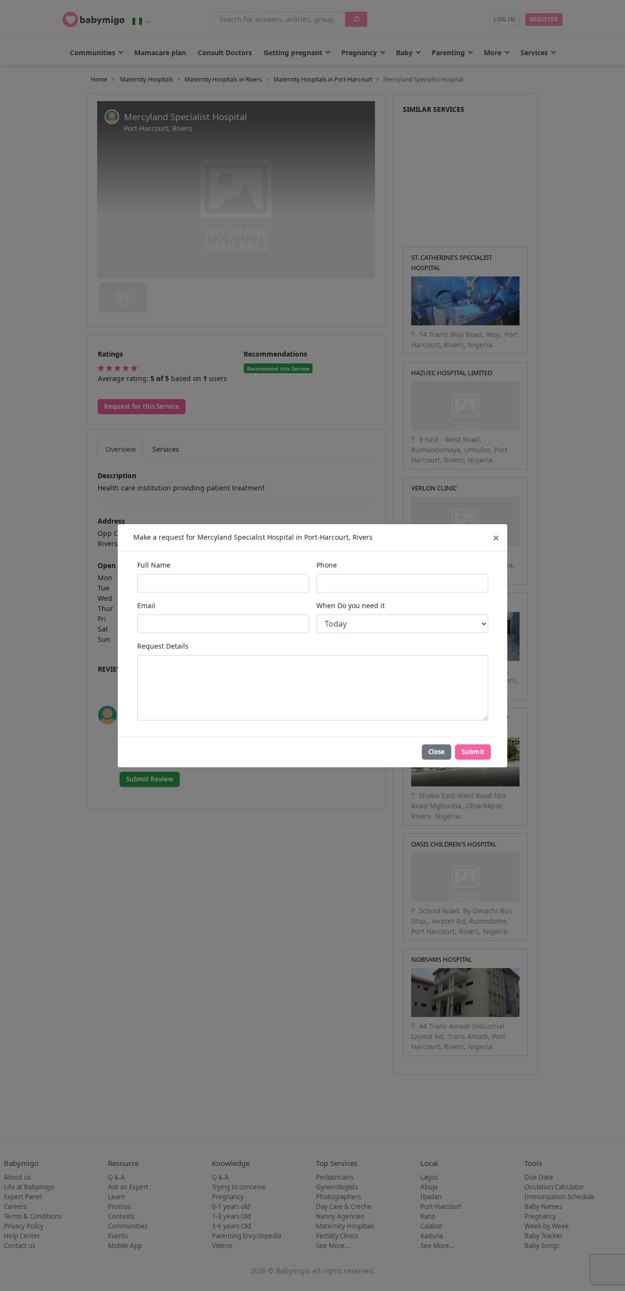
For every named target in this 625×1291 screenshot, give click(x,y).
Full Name (153, 565)
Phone (326, 565)
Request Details (162, 646)
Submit (472, 751)
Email (146, 605)
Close (436, 751)
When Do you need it (350, 605)
